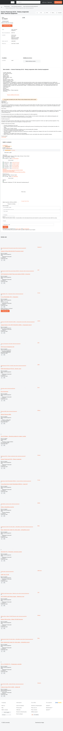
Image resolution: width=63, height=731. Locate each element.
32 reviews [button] (13, 150)
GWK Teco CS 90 (5, 574)
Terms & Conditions (20, 705)
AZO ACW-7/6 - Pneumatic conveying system (11, 551)
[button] (37, 13)
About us (3, 705)
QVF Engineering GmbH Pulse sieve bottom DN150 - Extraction (15, 274)
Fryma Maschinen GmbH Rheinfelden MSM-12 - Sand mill (14, 484)
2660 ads (8, 147)
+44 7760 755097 (15, 165)
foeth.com (5, 169)
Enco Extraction (4, 391)
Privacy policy (19, 707)
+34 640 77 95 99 (15, 163)
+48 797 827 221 (15, 168)
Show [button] (11, 158)
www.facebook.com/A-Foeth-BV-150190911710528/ (13, 170)
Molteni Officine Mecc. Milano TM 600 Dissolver (12, 619)
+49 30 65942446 (15, 166)
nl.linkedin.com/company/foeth (8, 171)
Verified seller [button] (7, 146)
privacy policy (18, 228)
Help (2, 707)
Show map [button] (23, 191)
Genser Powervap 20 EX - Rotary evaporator (11, 459)
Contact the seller (7, 25)
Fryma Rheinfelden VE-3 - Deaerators (9, 296)
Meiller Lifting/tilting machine (7, 507)
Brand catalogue (19, 713)
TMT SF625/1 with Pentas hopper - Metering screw (12, 596)
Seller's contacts (5, 709)
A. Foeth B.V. (5, 145)
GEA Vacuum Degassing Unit (7, 346)
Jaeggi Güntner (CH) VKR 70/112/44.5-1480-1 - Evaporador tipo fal (16, 324)
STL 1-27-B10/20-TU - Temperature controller (11, 664)
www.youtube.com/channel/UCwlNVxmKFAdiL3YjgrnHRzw (14, 172)
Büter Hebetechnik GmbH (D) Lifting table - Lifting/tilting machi (15, 529)
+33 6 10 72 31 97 (15, 162)
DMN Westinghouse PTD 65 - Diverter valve (11, 368)
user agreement (26, 228)
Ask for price (6, 21)
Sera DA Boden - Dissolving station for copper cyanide (13, 436)
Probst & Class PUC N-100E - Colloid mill (10, 687)
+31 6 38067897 (14, 176)
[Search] (17, 2)
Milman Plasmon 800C (6, 414)
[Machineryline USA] (5, 2)
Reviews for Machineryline (21, 711)
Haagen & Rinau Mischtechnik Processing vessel (12, 251)
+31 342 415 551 (15, 158)
